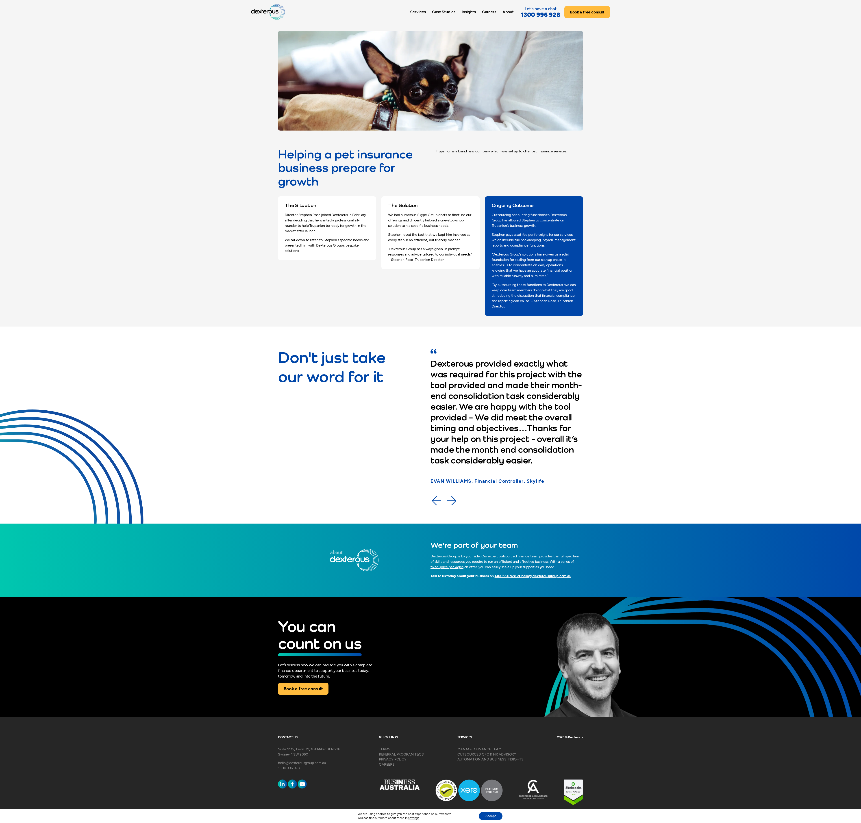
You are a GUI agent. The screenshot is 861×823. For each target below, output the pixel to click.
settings (413, 818)
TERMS (384, 749)
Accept (490, 816)
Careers (489, 11)
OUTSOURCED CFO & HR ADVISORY (486, 754)
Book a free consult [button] (587, 12)
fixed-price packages (446, 567)
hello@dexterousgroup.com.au (546, 576)
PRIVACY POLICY (393, 759)
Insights (469, 11)
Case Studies (443, 11)
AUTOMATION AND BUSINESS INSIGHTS (490, 759)
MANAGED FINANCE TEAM (479, 749)
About (508, 11)
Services (418, 11)
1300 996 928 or (508, 576)
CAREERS (387, 764)
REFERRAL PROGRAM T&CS (401, 754)
